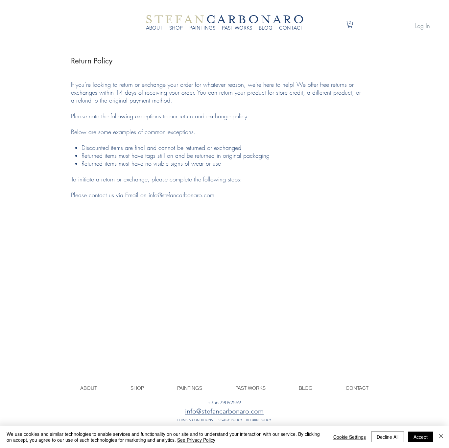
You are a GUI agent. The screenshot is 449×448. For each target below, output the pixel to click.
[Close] (441, 437)
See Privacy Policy (196, 439)
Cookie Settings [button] (349, 437)
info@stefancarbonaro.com (181, 195)
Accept (421, 437)
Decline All (387, 437)
